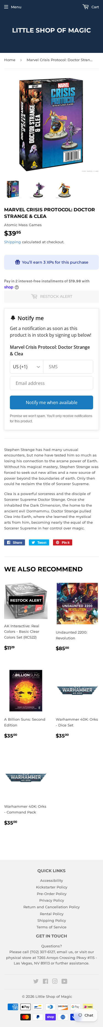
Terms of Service (51, 927)
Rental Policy (51, 914)
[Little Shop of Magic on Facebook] (45, 982)
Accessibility (51, 880)
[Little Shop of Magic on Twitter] (36, 982)
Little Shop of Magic (51, 30)
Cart (94, 7)
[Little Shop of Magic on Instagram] (55, 982)
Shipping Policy (51, 920)
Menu (16, 7)
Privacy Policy (51, 900)
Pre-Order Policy (51, 893)
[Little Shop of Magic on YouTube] (64, 982)
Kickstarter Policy (51, 887)
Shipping (12, 242)
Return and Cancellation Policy (51, 907)
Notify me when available (51, 402)
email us (65, 952)
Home (9, 60)
